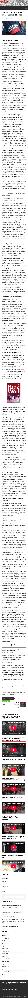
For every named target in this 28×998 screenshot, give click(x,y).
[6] (7, 450)
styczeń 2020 (5, 953)
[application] (14, 728)
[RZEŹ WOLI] (14, 5)
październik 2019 (6, 959)
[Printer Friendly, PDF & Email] (6, 701)
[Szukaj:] (14, 897)
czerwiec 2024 (5, 938)
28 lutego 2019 (6, 18)
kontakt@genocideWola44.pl (9, 989)
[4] (8, 166)
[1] (19, 136)
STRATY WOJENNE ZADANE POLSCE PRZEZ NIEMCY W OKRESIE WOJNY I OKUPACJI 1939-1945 (13, 921)
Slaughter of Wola (8, 698)
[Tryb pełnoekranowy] (24, 733)
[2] (20, 155)
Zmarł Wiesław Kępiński (8, 917)
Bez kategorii (5, 878)
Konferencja (5, 886)
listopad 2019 (5, 956)
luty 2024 (4, 941)
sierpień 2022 (5, 946)
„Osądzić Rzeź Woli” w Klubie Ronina (11, 910)
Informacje (4, 884)
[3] (20, 161)
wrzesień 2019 (5, 961)
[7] (13, 452)
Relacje (3, 891)
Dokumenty (4, 881)
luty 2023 (4, 943)
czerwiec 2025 (5, 935)
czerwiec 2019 (5, 966)
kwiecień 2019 (5, 971)
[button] (26, 8)
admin (13, 18)
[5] (24, 224)
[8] (21, 547)
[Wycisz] (22, 733)
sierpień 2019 (5, 964)
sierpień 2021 (5, 948)
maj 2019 (4, 969)
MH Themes (23, 996)
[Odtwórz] (3, 733)
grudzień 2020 (5, 951)
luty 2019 (4, 974)
